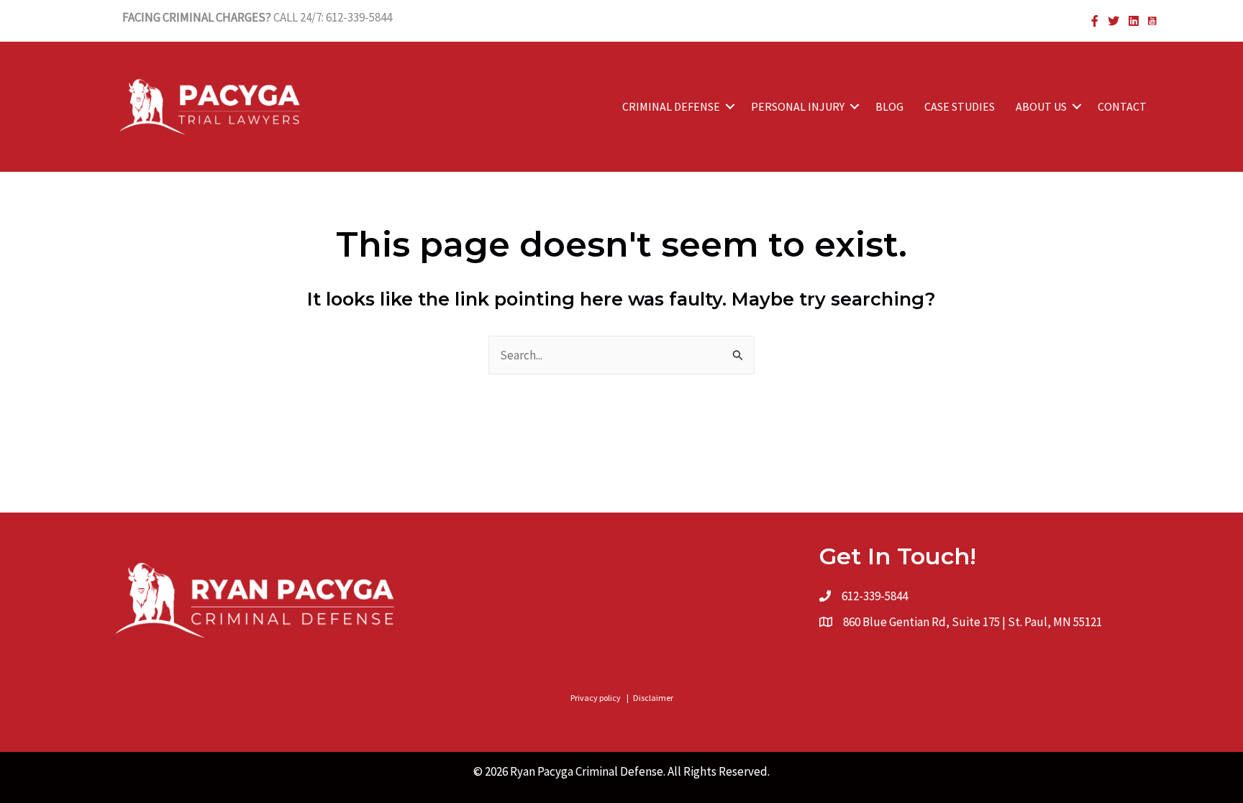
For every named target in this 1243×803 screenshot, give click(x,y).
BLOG (889, 106)
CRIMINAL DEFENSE (671, 106)
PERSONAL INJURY (797, 106)
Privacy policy (595, 697)
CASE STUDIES (959, 106)
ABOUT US (1041, 106)
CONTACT (1122, 106)
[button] (730, 106)
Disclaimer (653, 697)
